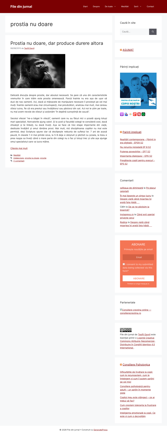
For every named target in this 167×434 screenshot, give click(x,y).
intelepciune (18, 158)
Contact (150, 6)
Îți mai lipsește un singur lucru (135, 195)
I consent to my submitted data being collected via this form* (138, 267)
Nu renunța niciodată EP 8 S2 (135, 147)
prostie (43, 158)
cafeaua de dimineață (131, 188)
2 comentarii (18, 161)
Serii (136, 6)
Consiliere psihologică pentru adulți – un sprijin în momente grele (135, 389)
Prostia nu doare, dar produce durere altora (56, 43)
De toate (109, 6)
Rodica (123, 222)
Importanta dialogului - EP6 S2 (136, 156)
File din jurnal (21, 6)
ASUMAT (128, 49)
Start (85, 6)
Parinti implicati (132, 132)
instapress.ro (127, 214)
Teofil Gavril (144, 334)
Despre (96, 6)
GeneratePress (101, 430)
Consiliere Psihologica (136, 364)
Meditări (125, 6)
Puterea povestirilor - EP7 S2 (135, 151)
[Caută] (153, 32)
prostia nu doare (32, 158)
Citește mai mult (19, 148)
